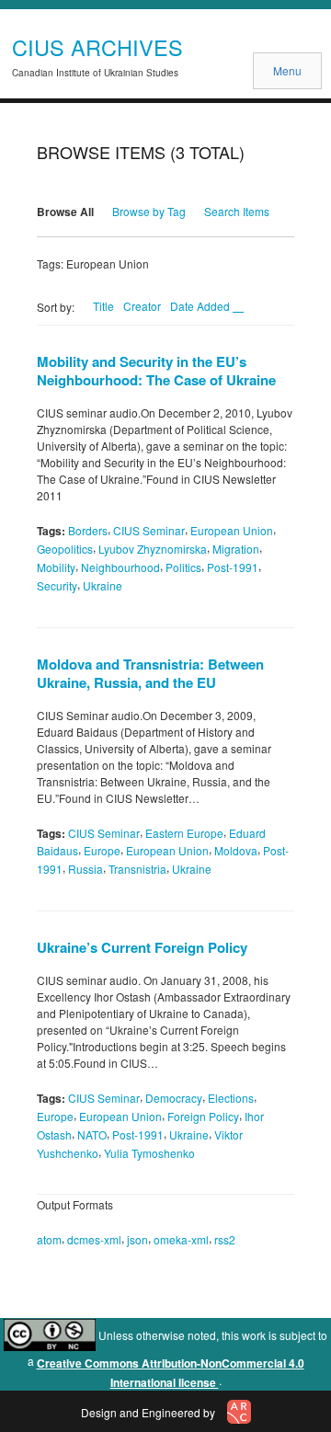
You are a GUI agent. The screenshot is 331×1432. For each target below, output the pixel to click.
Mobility (56, 567)
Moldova (235, 850)
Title (103, 306)
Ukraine (102, 585)
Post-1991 (232, 567)
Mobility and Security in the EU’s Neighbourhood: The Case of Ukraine (156, 370)
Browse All (65, 211)
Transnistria (137, 868)
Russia (85, 868)
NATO (92, 1134)
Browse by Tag (149, 211)
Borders (88, 530)
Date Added (201, 306)
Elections (231, 1098)
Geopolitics (65, 548)
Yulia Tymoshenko (149, 1152)
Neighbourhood (120, 567)
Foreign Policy (203, 1116)
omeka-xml (181, 1239)
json (137, 1239)
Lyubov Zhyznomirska (152, 548)
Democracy (173, 1098)
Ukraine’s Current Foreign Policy (142, 947)
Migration (235, 548)
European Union (231, 530)
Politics (183, 567)
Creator (142, 306)
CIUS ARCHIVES (97, 47)
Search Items (236, 211)
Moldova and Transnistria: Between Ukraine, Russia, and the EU (150, 673)
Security (57, 585)
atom (49, 1239)
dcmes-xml (94, 1239)
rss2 (224, 1239)
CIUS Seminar (149, 530)
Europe (102, 850)
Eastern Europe (184, 832)
